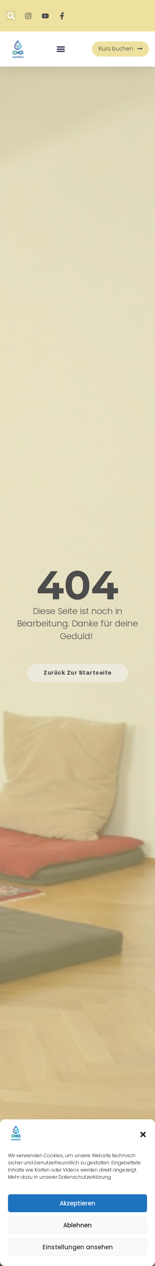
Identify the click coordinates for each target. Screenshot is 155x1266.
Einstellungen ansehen (78, 1247)
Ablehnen (77, 1225)
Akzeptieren (77, 1203)
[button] (143, 1134)
